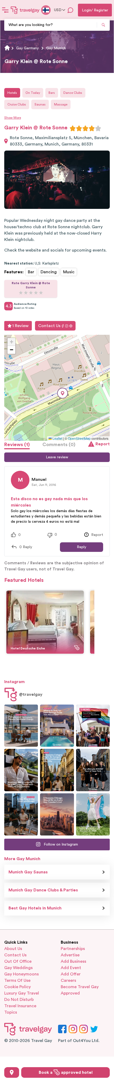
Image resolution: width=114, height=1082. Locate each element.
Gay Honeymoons (21, 974)
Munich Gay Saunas (28, 872)
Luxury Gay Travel (21, 993)
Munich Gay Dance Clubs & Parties (43, 890)
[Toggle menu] (5, 10)
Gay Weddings (18, 968)
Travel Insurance (20, 1006)
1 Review (20, 326)
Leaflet (57, 438)
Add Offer (71, 974)
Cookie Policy (17, 987)
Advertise (70, 955)
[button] (62, 393)
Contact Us (49, 326)
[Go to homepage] (25, 10)
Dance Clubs (72, 92)
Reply (81, 547)
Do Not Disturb (19, 999)
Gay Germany (27, 48)
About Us (13, 949)
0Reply (25, 547)
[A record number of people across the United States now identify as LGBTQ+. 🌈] (93, 726)
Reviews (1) (17, 444)
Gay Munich (56, 48)
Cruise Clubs (16, 104)
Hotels (12, 92)
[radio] (72, 128)
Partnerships (73, 949)
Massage (60, 104)
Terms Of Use (17, 980)
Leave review (57, 457)
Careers (68, 980)
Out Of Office (18, 961)
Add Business (73, 961)
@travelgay (30, 694)
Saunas (40, 104)
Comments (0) (58, 444)
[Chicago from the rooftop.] (21, 814)
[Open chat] (70, 10)
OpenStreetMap (79, 438)
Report (102, 444)
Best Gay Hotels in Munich (35, 908)
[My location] (11, 1072)
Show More (12, 117)
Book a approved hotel (66, 1072)
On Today (32, 92)
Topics (10, 1012)
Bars (52, 92)
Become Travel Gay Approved (80, 990)
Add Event (71, 968)
